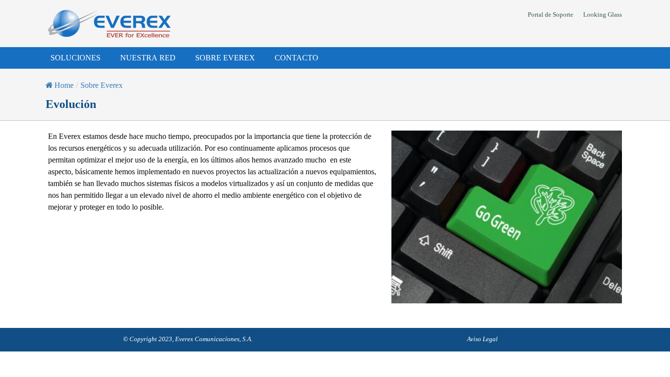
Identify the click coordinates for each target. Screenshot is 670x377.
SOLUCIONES (76, 58)
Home (64, 85)
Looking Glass (602, 14)
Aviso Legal (482, 339)
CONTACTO (296, 58)
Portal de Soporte (550, 14)
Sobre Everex (101, 85)
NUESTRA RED (148, 58)
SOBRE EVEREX (225, 58)
